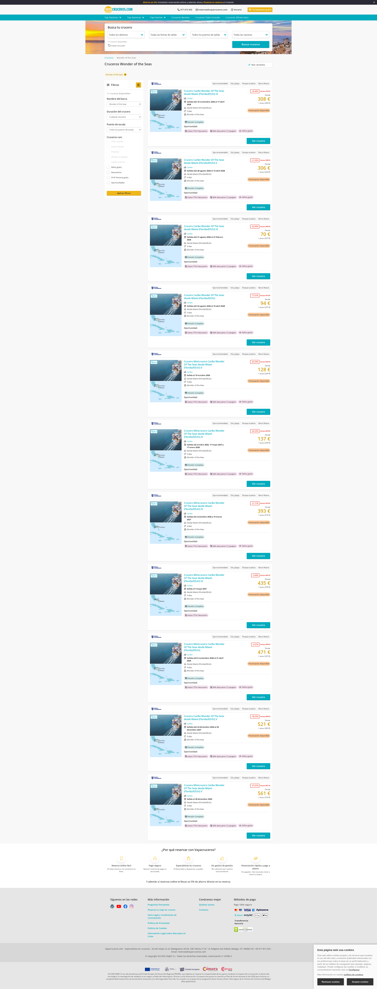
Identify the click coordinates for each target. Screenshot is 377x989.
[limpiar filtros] (138, 84)
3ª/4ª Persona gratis (119, 177)
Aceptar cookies (360, 982)
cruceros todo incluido (207, 17)
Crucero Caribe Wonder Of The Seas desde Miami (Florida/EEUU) (204, 296)
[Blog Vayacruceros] (112, 907)
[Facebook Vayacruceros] (125, 907)
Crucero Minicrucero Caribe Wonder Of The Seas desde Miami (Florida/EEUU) (204, 647)
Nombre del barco (117, 98)
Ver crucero (258, 140)
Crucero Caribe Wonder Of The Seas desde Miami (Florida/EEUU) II (204, 161)
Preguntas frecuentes (158, 904)
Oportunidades (118, 182)
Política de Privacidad (159, 923)
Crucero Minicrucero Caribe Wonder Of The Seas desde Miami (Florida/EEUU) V (204, 788)
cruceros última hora (237, 17)
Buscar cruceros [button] (251, 44)
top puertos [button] (156, 17)
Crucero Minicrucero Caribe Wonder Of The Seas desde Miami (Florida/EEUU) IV (204, 506)
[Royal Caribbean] (156, 83)
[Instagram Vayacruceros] (131, 907)
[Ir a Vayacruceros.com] (119, 9)
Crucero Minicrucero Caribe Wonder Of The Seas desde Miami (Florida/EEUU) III (204, 433)
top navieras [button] (134, 17)
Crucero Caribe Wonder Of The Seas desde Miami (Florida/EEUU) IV (204, 92)
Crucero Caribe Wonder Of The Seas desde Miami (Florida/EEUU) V (204, 717)
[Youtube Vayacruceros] (118, 907)
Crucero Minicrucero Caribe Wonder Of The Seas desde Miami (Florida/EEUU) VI (204, 578)
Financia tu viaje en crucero (161, 909)
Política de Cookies (157, 928)
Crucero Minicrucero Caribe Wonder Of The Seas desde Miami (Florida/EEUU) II (204, 364)
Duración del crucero (118, 111)
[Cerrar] (374, 2)
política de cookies (353, 974)
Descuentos (116, 172)
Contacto (203, 909)
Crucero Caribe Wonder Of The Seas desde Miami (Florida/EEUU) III (204, 228)
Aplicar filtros (124, 193)
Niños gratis (116, 167)
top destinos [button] (111, 17)
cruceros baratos (180, 17)
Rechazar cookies (331, 982)
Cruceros (109, 57)
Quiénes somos (206, 904)
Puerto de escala (116, 124)
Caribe (189, 98)
